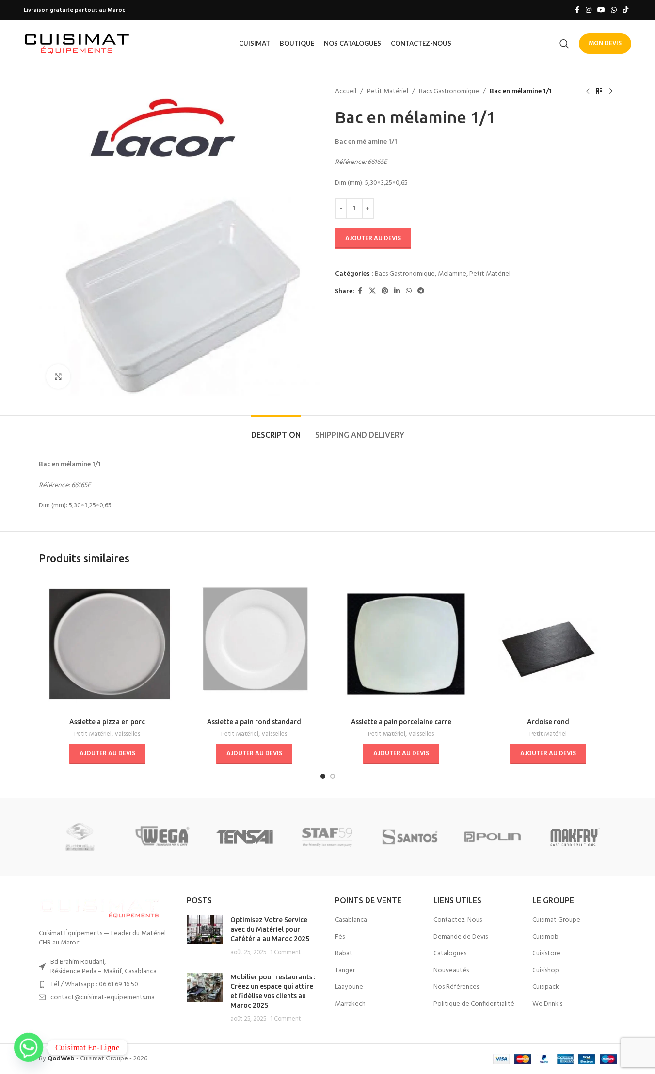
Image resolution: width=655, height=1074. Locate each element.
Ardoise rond (548, 722)
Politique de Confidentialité (473, 1004)
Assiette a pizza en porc (107, 722)
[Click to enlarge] (58, 376)
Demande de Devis (460, 937)
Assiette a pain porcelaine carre (401, 722)
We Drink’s (547, 1004)
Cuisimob (545, 937)
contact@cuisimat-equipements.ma (102, 997)
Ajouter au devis (373, 238)
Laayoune (349, 987)
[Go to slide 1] (322, 776)
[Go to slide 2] (332, 776)
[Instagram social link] (588, 10)
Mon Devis (605, 43)
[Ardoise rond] (548, 644)
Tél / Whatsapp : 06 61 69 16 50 (94, 984)
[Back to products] (599, 92)
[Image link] (99, 906)
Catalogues (449, 954)
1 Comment (285, 953)
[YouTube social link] (601, 10)
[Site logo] (77, 43)
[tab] (276, 430)
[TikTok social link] (625, 10)
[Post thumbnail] (205, 936)
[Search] (564, 43)
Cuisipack (545, 987)
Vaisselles (127, 734)
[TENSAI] (245, 837)
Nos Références (456, 987)
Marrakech (350, 1004)
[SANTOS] (410, 837)
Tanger (345, 971)
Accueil (345, 91)
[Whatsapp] (28, 1047)
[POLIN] (492, 837)
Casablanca (351, 920)
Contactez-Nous (457, 920)
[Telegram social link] (421, 291)
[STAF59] (327, 837)
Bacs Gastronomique (449, 91)
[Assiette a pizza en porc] (107, 644)
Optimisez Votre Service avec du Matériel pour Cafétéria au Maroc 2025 (269, 929)
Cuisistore (546, 954)
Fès (340, 937)
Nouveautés (451, 971)
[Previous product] (587, 92)
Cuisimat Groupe (556, 920)
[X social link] (372, 291)
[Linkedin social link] (397, 291)
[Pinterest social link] (385, 291)
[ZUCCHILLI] (80, 837)
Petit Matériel (387, 91)
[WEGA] (162, 837)
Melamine (452, 273)
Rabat (343, 954)
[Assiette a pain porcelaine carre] (401, 644)
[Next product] (611, 92)
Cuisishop (545, 971)
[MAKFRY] (575, 837)
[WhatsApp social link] (614, 10)
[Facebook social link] (577, 10)
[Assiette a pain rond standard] (254, 644)
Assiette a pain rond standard (254, 722)
